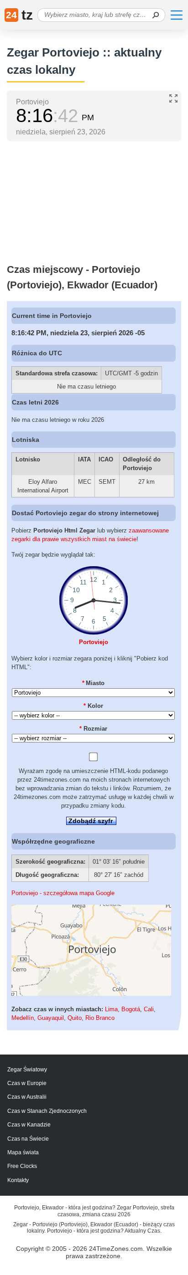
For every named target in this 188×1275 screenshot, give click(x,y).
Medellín (22, 1017)
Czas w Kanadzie (29, 1124)
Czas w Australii (27, 1097)
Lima (111, 1009)
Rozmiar (93, 728)
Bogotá (130, 1009)
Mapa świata (23, 1152)
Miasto (93, 683)
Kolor (93, 705)
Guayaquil (50, 1017)
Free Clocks (22, 1166)
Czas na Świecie (28, 1139)
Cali (149, 1009)
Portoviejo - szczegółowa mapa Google (63, 893)
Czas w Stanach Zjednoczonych (47, 1111)
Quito (75, 1017)
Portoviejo (93, 642)
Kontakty (18, 1180)
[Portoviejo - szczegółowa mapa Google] (91, 993)
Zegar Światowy (27, 1069)
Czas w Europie (27, 1083)
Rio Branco (100, 1017)
